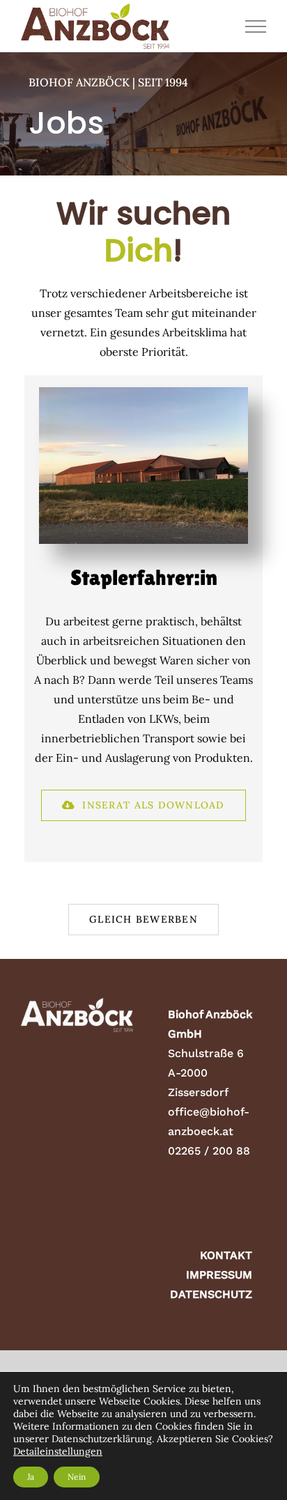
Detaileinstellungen (57, 1451)
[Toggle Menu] (256, 26)
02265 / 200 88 (209, 1150)
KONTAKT (226, 1255)
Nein (77, 1476)
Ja (30, 1476)
